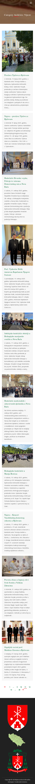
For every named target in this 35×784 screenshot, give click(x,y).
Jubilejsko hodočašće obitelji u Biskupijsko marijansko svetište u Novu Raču (17, 336)
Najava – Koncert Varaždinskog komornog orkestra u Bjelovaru (14, 518)
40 (19, 690)
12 (29, 687)
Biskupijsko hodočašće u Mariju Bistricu (14, 472)
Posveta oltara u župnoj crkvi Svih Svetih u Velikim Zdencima (16, 582)
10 (21, 687)
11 (25, 687)
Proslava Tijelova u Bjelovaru (16, 75)
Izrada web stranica (21, 782)
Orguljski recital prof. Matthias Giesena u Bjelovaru (16, 648)
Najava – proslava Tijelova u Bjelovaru (16, 117)
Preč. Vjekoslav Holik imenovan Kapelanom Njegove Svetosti (17, 272)
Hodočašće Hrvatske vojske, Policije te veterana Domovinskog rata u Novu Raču (16, 182)
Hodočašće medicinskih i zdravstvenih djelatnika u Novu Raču (17, 404)
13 (11, 690)
